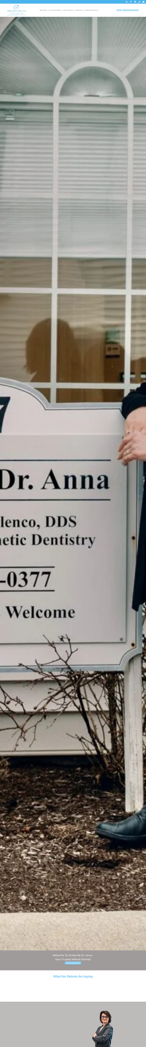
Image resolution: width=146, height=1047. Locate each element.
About (45, 10)
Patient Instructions (91, 10)
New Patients (57, 10)
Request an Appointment (131, 10)
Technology (79, 10)
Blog (51, 10)
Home (41, 10)
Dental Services (68, 10)
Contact (119, 10)
